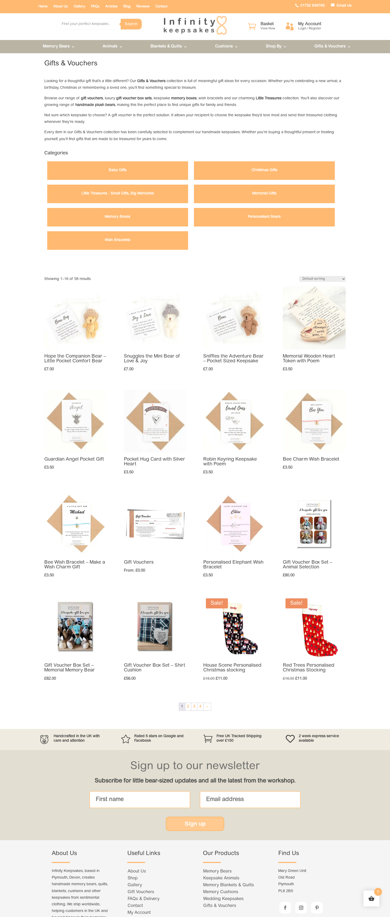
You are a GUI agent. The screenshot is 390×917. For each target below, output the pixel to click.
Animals (110, 46)
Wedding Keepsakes (223, 899)
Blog (127, 6)
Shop (133, 878)
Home (42, 6)
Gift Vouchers (141, 892)
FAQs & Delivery (143, 899)
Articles (111, 6)
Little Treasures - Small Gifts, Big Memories (117, 193)
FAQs (95, 6)
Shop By (273, 46)
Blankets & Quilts (166, 46)
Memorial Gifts (264, 193)
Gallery (79, 6)
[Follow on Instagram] (301, 908)
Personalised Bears (264, 217)
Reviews (143, 6)
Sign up (195, 823)
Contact (161, 6)
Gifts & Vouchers (330, 46)
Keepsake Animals (221, 878)
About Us (60, 6)
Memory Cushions (220, 892)
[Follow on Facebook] (285, 908)
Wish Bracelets (117, 240)
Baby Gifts (118, 170)
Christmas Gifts (264, 170)
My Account (139, 913)
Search (131, 24)
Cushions (224, 46)
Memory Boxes (117, 217)
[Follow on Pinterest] (317, 908)
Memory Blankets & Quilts (228, 885)
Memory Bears (56, 46)
